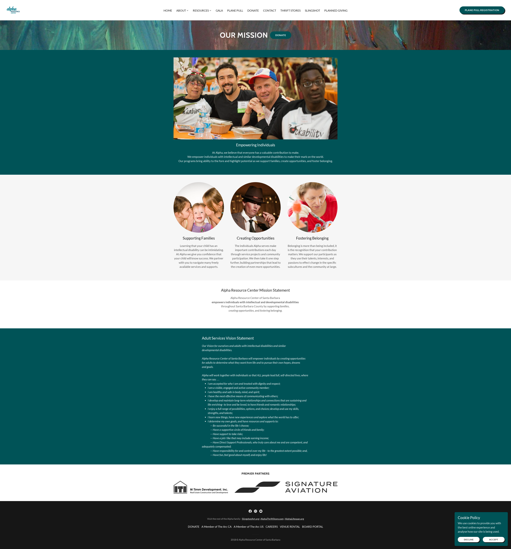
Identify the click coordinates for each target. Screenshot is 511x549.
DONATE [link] (253, 10)
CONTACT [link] (269, 10)
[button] (182, 10)
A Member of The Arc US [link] (248, 526)
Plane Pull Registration (482, 10)
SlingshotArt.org (250, 518)
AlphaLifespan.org (294, 518)
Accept (493, 539)
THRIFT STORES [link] (290, 10)
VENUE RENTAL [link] (290, 526)
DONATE (280, 35)
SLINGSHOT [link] (312, 10)
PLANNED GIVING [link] (335, 10)
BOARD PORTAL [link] (312, 526)
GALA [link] (219, 10)
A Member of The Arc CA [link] (216, 526)
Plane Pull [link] (235, 10)
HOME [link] (168, 10)
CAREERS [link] (272, 526)
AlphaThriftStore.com (272, 518)
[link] (13, 9)
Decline (469, 539)
